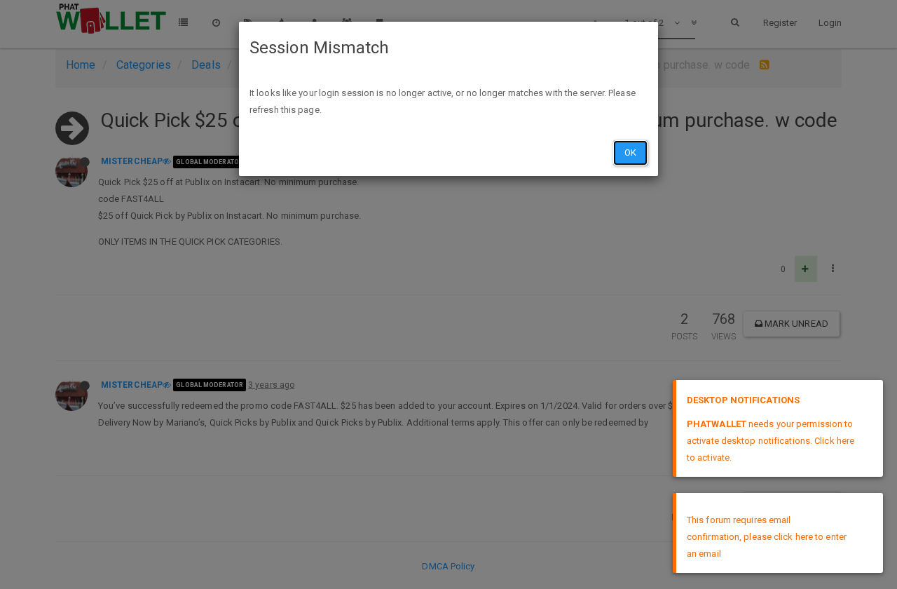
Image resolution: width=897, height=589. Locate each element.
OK (630, 152)
